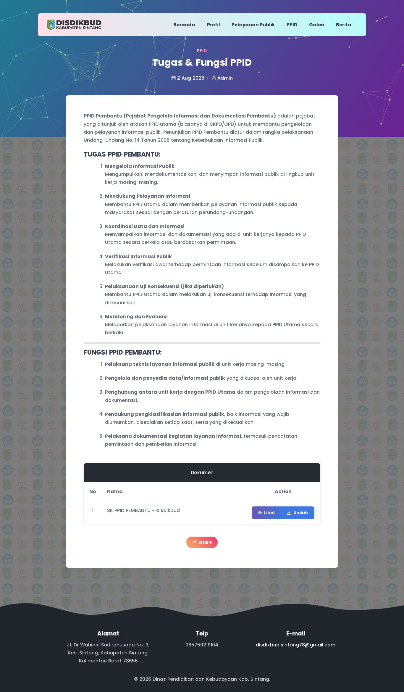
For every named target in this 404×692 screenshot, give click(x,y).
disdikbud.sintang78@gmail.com (295, 644)
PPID (292, 24)
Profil (213, 24)
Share (205, 542)
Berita (343, 24)
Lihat (269, 513)
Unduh (300, 513)
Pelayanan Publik (253, 24)
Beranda (184, 24)
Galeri (316, 24)
